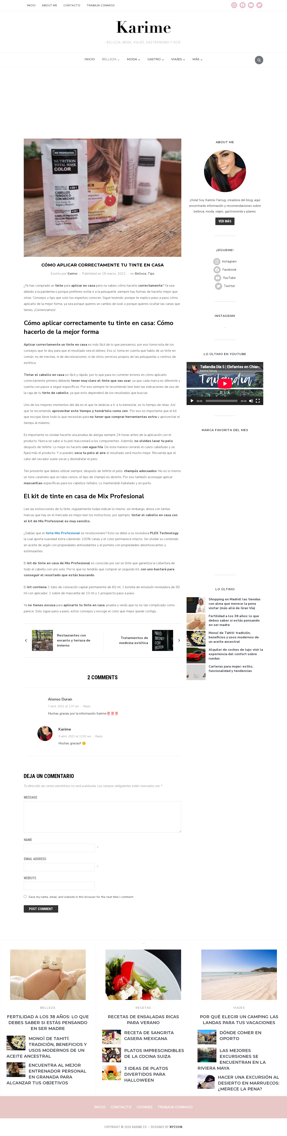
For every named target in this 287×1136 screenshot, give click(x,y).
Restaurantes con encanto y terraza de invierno (73, 640)
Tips (151, 273)
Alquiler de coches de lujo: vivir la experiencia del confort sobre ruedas (236, 654)
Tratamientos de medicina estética (133, 640)
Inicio (31, 5)
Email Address (35, 859)
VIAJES (239, 1008)
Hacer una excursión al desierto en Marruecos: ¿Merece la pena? (248, 1083)
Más (195, 59)
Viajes (176, 59)
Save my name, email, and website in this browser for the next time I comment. (81, 897)
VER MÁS (225, 221)
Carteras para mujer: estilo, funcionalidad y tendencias (231, 668)
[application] (225, 383)
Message (30, 797)
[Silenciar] (251, 401)
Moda (132, 59)
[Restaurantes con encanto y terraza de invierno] (42, 640)
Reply (86, 706)
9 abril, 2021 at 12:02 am (74, 736)
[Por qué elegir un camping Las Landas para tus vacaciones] (239, 952)
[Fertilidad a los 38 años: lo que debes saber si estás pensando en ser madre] (48, 952)
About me (49, 5)
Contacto (71, 5)
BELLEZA (47, 1008)
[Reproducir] (192, 401)
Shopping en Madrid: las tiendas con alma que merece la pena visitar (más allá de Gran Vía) (235, 603)
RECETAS (143, 1008)
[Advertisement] (143, 107)
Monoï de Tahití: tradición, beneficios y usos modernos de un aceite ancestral (234, 637)
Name (28, 840)
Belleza (109, 59)
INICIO (89, 59)
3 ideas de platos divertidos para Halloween (146, 1074)
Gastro (154, 59)
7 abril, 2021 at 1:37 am (63, 706)
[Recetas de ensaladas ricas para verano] (143, 952)
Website (30, 878)
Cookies (145, 1107)
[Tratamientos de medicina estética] (162, 640)
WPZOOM (176, 1127)
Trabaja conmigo (101, 5)
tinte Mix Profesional (63, 533)
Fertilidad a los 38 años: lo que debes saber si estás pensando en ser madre (234, 620)
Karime (72, 273)
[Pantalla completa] (258, 401)
